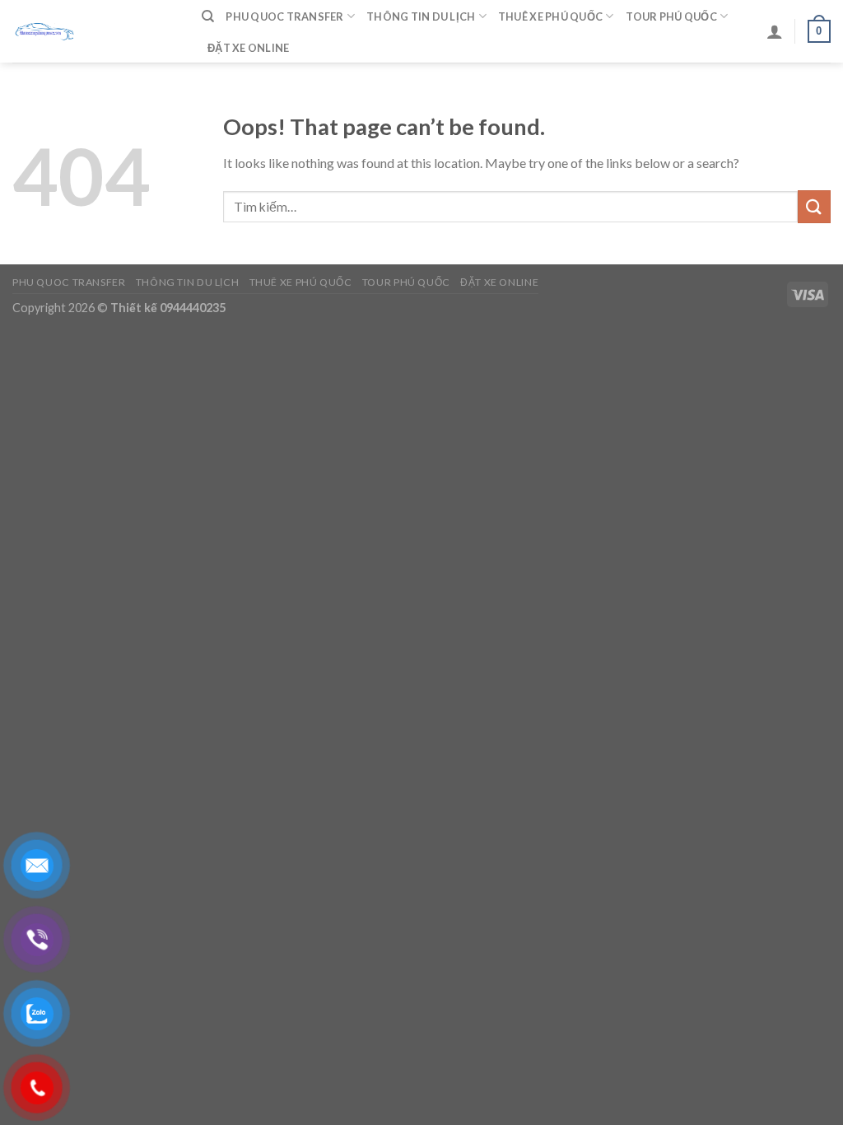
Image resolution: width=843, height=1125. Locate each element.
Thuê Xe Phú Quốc (550, 16)
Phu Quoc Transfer (284, 16)
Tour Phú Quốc (671, 16)
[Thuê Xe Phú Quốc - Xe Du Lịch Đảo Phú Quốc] (94, 31)
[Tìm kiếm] (208, 16)
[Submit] (814, 206)
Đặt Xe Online (248, 47)
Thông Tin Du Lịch (420, 16)
